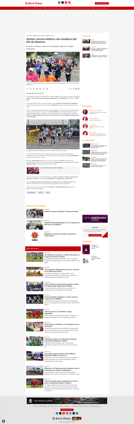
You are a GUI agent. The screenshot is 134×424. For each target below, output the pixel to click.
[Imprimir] (47, 89)
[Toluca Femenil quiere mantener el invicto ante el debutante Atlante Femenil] (34, 385)
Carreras (40, 192)
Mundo (45, 8)
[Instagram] (69, 2)
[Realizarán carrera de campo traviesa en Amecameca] (34, 236)
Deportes (98, 8)
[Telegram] (37, 89)
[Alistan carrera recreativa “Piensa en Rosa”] (34, 213)
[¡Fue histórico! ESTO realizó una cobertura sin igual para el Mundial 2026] (86, 145)
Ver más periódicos (102, 3)
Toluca (47, 192)
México (40, 8)
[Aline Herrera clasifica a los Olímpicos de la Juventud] (34, 328)
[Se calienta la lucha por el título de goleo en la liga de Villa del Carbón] (34, 258)
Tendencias (78, 8)
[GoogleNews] (70, 413)
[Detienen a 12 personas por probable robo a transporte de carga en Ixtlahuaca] (34, 371)
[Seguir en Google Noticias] (78, 89)
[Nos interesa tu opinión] (67, 401)
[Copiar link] (43, 89)
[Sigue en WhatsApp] (76, 89)
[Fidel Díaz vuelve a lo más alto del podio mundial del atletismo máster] (34, 342)
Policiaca (35, 8)
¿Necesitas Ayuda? (67, 409)
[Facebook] (59, 2)
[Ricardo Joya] (85, 133)
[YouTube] (66, 2)
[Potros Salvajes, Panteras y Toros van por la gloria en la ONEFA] (34, 300)
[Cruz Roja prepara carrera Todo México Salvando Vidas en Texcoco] (34, 357)
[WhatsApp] (34, 89)
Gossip (67, 8)
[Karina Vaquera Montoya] (85, 112)
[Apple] (73, 413)
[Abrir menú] (26, 8)
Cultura (72, 8)
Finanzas (50, 8)
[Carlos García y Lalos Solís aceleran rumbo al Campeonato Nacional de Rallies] (34, 287)
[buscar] (108, 8)
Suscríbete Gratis (95, 235)
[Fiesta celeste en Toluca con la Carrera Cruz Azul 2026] (86, 165)
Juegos (104, 8)
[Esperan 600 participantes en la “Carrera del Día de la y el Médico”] (34, 225)
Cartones (61, 8)
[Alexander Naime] (85, 119)
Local (30, 8)
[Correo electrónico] (40, 89)
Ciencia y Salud (86, 8)
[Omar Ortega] (85, 126)
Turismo (93, 8)
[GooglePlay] (77, 413)
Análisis (56, 8)
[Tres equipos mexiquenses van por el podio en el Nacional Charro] (34, 273)
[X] (62, 2)
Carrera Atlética (31, 192)
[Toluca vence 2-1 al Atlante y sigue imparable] (34, 314)
